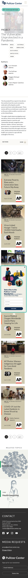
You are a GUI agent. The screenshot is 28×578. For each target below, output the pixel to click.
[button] (13, 292)
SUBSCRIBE (13, 308)
